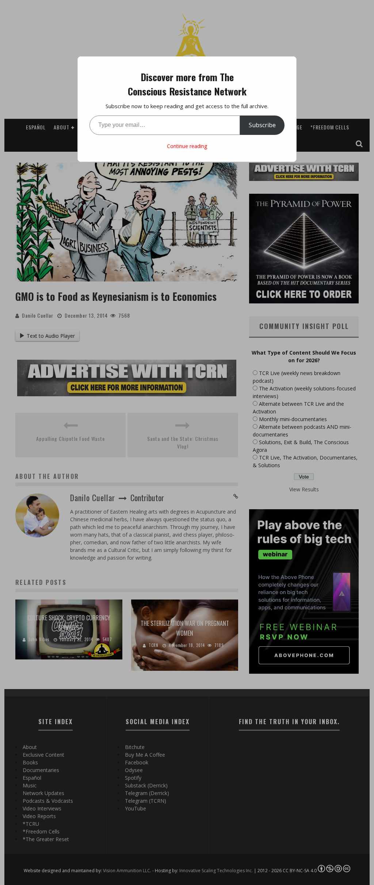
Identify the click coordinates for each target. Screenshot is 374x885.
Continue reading (187, 146)
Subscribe (262, 125)
